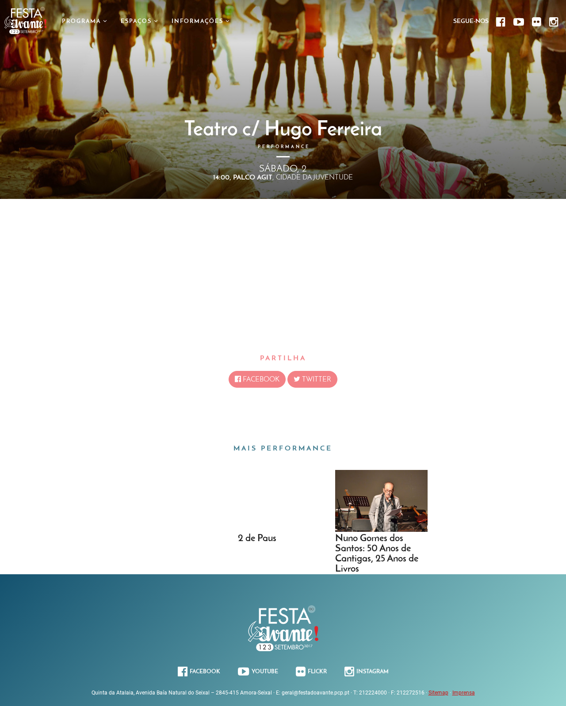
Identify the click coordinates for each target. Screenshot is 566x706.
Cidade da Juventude (314, 177)
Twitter (315, 379)
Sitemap (438, 693)
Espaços (137, 21)
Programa (82, 21)
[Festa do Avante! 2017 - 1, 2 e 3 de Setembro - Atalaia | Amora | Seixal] (25, 31)
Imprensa (463, 693)
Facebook (260, 379)
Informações (199, 21)
